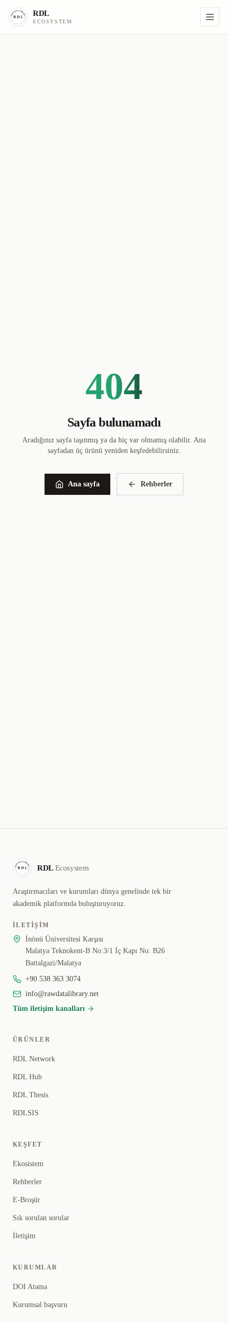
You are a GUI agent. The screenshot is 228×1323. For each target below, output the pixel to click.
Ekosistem (28, 1164)
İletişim (24, 1236)
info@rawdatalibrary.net (62, 994)
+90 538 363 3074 (53, 979)
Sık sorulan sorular (41, 1218)
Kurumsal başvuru (40, 1305)
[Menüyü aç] (210, 16)
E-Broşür (26, 1200)
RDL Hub (27, 1077)
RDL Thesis (30, 1095)
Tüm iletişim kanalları (49, 1009)
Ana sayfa (84, 484)
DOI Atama (30, 1287)
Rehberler (156, 484)
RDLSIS (26, 1113)
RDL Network (34, 1059)
